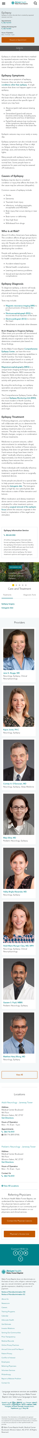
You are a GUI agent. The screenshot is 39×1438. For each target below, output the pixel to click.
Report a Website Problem (11, 1379)
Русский (20, 1406)
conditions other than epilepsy (14, 85)
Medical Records (8, 1341)
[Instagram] (20, 1258)
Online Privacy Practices (10, 1345)
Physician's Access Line (19, 1234)
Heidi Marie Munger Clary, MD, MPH (18, 946)
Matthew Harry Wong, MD (14, 1056)
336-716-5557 (7, 28)
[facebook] (15, 1253)
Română (14, 1406)
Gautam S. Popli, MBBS (13, 1002)
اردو (20, 1408)
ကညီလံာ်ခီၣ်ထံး (16, 1404)
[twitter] (20, 1253)
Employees (6, 1362)
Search (34, 1)
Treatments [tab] (7, 595)
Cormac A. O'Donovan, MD (14, 784)
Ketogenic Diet (7, 608)
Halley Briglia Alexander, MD (15, 892)
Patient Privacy (7, 1353)
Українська (14, 1408)
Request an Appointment (18, 40)
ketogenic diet (16, 486)
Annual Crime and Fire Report (13, 1349)
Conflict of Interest (8, 1358)
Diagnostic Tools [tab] (30, 595)
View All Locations (11, 1186)
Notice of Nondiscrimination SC (13, 1294)
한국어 (24, 1404)
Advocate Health (8, 1320)
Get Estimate (6, 1324)
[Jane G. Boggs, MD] (18, 669)
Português (8, 1406)
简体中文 (19, 1402)
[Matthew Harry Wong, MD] (18, 1053)
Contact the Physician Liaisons (19, 1221)
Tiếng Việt (25, 1408)
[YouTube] (25, 1253)
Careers (4, 1307)
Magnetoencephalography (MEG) (15, 367)
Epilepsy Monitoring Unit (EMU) (23, 398)
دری (24, 1402)
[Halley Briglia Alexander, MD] (18, 888)
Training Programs (8, 1312)
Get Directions (8, 1118)
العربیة (9, 1402)
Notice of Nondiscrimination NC (13, 1292)
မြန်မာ (14, 1402)
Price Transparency (8, 1337)
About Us (5, 1299)
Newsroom (6, 1303)
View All (19, 1075)
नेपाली (34, 1404)
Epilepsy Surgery (8, 604)
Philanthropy (6, 1374)
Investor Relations (8, 1328)
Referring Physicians (9, 1366)
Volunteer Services (8, 1370)
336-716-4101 (7, 22)
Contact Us (6, 1383)
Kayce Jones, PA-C (11, 729)
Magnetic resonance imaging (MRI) (20, 306)
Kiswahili (26, 1406)
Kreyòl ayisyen (6, 1404)
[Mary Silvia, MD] (18, 834)
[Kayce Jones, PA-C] (18, 726)
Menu (4, 2)
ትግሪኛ (31, 1406)
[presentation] (5, 572)
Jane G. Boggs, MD (11, 673)
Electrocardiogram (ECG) (16, 319)
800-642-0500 (10, 535)
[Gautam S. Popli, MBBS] (18, 999)
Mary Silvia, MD (9, 838)
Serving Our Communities (11, 1333)
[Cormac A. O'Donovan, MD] (18, 780)
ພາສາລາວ (29, 1404)
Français (28, 1402)
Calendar (5, 1316)
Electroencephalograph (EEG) (18, 313)
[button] (13, 585)
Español (4, 1402)
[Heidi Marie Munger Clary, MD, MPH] (18, 942)
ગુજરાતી (34, 1402)
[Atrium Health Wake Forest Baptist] (19, 1272)
